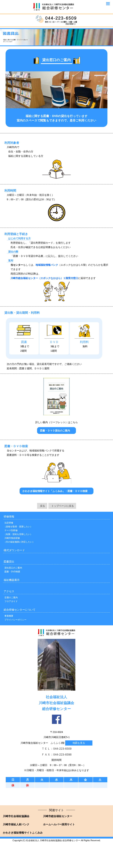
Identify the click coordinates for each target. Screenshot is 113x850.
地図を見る (79, 742)
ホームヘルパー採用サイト (59, 824)
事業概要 (8, 616)
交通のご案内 (11, 597)
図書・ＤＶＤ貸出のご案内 (55, 430)
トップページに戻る (62, 505)
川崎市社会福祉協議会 (16, 816)
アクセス (9, 591)
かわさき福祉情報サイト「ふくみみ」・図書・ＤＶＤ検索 (55, 491)
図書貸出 (9, 561)
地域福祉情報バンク (47, 264)
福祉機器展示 (12, 580)
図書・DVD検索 (12, 571)
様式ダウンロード (14, 550)
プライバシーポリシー (15, 619)
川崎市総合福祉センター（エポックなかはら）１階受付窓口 (44, 278)
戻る (42, 505)
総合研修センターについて (19, 609)
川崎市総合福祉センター (57, 816)
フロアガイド (11, 601)
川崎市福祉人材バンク (16, 824)
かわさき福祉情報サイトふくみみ (23, 832)
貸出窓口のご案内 (13, 567)
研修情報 (9, 516)
